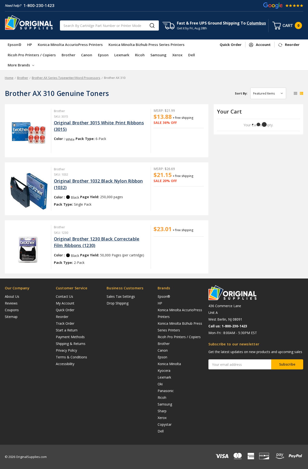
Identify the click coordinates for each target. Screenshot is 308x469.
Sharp (162, 411)
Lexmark (121, 54)
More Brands (19, 65)
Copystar (165, 424)
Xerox (177, 54)
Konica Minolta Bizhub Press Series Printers (147, 44)
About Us (12, 296)
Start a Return (66, 330)
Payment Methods (70, 337)
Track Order (65, 323)
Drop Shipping (117, 303)
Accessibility (65, 363)
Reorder (62, 316)
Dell (191, 54)
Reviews (11, 303)
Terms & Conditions (71, 357)
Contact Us (64, 296)
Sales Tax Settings (121, 296)
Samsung (158, 54)
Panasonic (166, 390)
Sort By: (241, 93)
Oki (160, 384)
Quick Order (65, 310)
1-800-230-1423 (39, 5)
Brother (68, 54)
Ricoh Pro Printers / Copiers (32, 54)
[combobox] (109, 25)
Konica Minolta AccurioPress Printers (70, 44)
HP (29, 44)
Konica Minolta (169, 363)
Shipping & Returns (70, 343)
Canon (86, 54)
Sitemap (11, 316)
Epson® (14, 44)
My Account (65, 303)
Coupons (12, 310)
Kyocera (164, 370)
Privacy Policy (66, 350)
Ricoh (140, 54)
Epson (103, 54)
